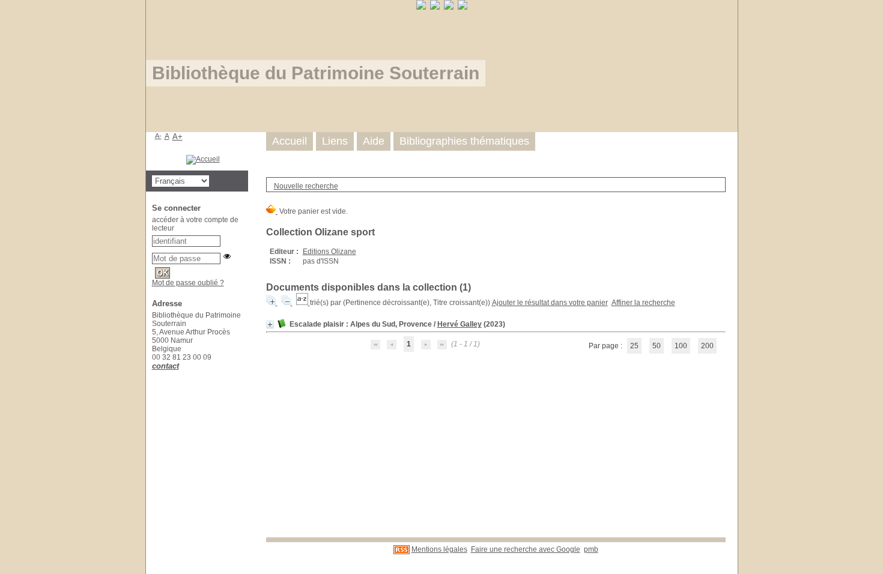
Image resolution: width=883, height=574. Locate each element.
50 (656, 346)
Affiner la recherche (643, 302)
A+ (177, 136)
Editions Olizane (329, 251)
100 (681, 346)
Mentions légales (439, 549)
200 (707, 346)
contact (165, 365)
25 (634, 346)
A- (158, 135)
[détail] (270, 324)
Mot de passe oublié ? (188, 283)
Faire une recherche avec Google (525, 549)
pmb (591, 549)
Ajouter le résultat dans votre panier (550, 302)
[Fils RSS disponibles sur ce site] (401, 549)
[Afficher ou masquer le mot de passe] (227, 256)
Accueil (289, 141)
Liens (335, 141)
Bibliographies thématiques (464, 141)
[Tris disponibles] (303, 302)
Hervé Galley (459, 324)
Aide (373, 141)
